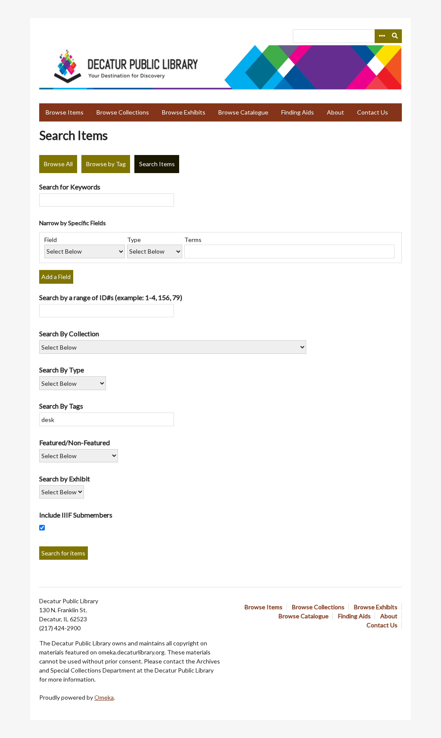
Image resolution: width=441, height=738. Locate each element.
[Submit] (395, 36)
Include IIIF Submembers (75, 515)
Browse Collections (122, 112)
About (335, 112)
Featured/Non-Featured (74, 442)
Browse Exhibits (183, 112)
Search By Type (61, 370)
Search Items (157, 163)
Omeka (104, 697)
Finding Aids (297, 112)
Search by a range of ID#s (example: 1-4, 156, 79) (110, 297)
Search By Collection (69, 333)
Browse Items (65, 112)
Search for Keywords (69, 187)
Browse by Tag (106, 163)
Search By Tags (61, 406)
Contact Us (372, 112)
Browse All (58, 163)
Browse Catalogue (243, 112)
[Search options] (381, 36)
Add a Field (56, 276)
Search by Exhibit (64, 478)
